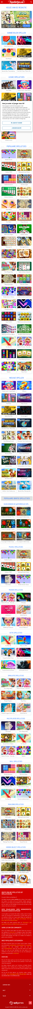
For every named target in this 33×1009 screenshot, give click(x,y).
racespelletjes (16, 953)
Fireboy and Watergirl (21, 918)
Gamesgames (13, 974)
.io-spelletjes (28, 945)
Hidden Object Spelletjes (16, 847)
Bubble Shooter (16, 924)
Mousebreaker (23, 974)
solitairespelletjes (20, 945)
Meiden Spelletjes (16, 590)
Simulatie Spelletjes (16, 675)
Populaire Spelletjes (16, 146)
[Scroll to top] (30, 1002)
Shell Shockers (8, 924)
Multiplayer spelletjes (16, 718)
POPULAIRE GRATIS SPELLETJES (17, 498)
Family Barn (12, 932)
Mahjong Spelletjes (16, 804)
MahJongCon (25, 922)
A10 (17, 974)
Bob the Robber (14, 920)
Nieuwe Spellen (16, 377)
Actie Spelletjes (16, 633)
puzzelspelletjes (12, 945)
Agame (8, 974)
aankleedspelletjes (8, 948)
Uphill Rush (6, 920)
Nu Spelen (27, 26)
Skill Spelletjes (16, 761)
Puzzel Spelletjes (16, 547)
